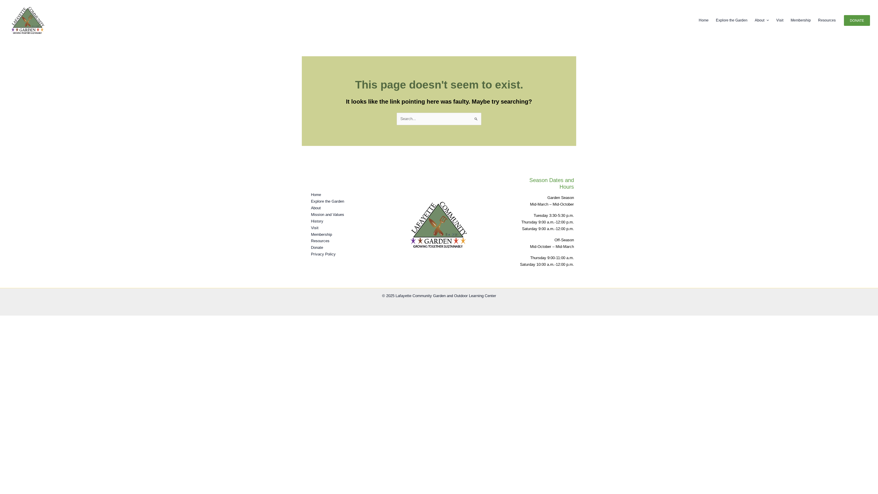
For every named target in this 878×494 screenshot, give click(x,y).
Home (704, 20)
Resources (827, 20)
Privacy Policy (323, 254)
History (317, 221)
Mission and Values (327, 214)
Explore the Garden (731, 20)
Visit (779, 20)
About (759, 20)
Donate (317, 247)
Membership (801, 20)
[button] (766, 20)
